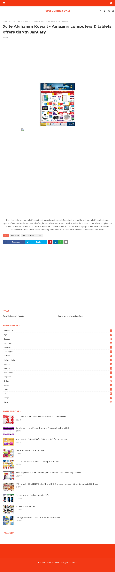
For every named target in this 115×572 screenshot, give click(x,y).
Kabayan (57, 368)
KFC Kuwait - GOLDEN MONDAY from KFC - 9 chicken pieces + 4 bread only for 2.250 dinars (57, 484)
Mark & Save (57, 372)
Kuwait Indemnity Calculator (13, 316)
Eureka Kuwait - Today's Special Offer (33, 495)
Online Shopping (28, 235)
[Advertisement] (57, 62)
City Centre (58, 343)
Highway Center (57, 360)
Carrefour (58, 339)
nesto (58, 402)
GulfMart (58, 356)
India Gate (57, 364)
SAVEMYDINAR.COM (57, 11)
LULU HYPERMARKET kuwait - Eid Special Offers (37, 461)
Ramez (58, 385)
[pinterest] (113, 11)
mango (57, 398)
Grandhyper (58, 351)
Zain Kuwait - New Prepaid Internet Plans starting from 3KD (42, 428)
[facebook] (100, 11)
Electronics (15, 235)
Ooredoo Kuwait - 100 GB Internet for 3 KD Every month (41, 417)
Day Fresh (57, 347)
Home (5, 21)
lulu (58, 393)
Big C (57, 335)
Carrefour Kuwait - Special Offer (30, 450)
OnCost (58, 381)
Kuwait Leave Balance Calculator (70, 316)
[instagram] (108, 11)
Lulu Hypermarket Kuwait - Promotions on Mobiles (38, 517)
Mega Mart (57, 377)
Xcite (10, 21)
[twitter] (104, 11)
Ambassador (57, 330)
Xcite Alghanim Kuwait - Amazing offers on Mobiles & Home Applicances (48, 473)
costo (57, 389)
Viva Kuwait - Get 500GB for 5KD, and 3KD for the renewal (42, 439)
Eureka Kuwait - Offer (25, 506)
